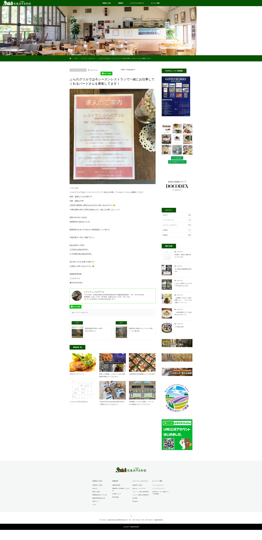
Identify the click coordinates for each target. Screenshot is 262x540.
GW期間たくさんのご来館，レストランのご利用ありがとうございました (141, 403)
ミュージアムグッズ (176, 220)
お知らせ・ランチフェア (139, 488)
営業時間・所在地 (97, 485)
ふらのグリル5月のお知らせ (79, 401)
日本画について (116, 494)
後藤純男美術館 (134, 527)
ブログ (94, 504)
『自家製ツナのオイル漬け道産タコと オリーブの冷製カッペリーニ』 (183, 300)
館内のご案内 (96, 491)
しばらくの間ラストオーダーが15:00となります (183, 285)
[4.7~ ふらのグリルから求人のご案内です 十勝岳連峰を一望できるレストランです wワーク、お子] (187, 139)
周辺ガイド (95, 501)
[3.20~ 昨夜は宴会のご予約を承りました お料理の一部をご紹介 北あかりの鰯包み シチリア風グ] (187, 150)
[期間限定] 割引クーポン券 (99, 495)
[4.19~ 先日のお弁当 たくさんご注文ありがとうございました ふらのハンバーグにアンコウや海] (187, 128)
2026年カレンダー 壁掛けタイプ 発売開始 (160, 493)
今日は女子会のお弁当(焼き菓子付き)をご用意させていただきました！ (112, 403)
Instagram (135, 501)
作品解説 (176, 230)
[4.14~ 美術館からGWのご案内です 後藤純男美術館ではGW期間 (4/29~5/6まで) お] (166, 139)
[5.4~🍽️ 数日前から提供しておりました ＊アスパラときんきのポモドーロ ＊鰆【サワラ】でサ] (177, 128)
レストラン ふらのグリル (78, 70)
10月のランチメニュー (77, 374)
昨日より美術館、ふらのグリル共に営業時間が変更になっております (112, 375)
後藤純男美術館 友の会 (98, 498)
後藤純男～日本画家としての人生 (121, 489)
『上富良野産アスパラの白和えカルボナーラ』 (183, 313)
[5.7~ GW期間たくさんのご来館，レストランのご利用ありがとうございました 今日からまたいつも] (166, 128)
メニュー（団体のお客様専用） (141, 495)
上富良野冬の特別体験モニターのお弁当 (142, 374)
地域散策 (176, 235)
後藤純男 (120, 3)
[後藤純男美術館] (131, 471)
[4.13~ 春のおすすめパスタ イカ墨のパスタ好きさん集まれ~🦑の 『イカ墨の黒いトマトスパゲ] (177, 139)
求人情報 (134, 498)
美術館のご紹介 (106, 3)
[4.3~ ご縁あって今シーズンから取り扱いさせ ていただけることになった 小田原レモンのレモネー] (166, 150)
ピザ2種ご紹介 (179, 327)
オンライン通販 (155, 3)
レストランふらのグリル (137, 3)
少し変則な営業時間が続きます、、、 (183, 270)
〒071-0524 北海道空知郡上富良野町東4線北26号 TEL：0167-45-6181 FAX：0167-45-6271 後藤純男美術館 (131, 520)
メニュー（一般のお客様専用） (141, 491)
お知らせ (176, 215)
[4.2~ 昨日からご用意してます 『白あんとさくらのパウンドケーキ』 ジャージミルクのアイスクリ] (177, 150)
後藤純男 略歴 (116, 485)
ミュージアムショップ (158, 488)
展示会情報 (115, 497)
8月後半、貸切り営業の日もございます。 (182, 256)
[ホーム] (70, 56)
